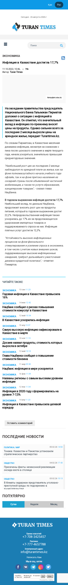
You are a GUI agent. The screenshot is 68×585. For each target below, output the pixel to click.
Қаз (50, 4)
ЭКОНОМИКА (11, 55)
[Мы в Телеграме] (33, 567)
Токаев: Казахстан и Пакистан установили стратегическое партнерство (28, 453)
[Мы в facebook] (18, 567)
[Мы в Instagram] (41, 567)
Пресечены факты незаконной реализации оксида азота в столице (29, 468)
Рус (59, 4)
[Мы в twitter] (48, 567)
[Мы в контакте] (25, 567)
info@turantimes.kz (34, 552)
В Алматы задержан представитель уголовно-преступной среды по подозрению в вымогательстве (31, 485)
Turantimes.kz (50, 136)
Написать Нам (34, 557)
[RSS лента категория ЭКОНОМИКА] (63, 58)
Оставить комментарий (19, 423)
